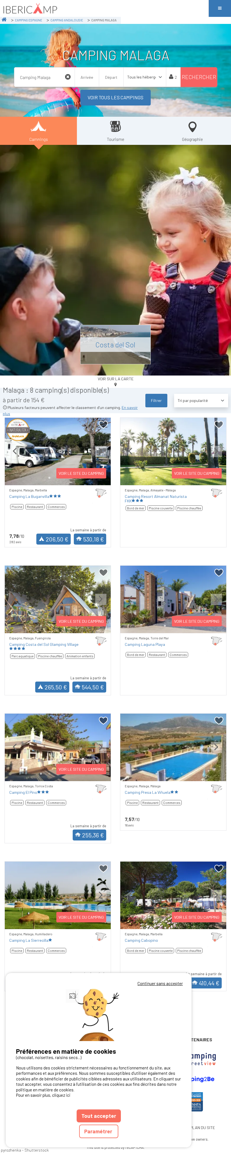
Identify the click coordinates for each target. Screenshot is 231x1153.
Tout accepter (98, 1115)
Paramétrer (98, 1131)
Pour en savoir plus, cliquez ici (43, 1095)
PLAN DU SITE (202, 1127)
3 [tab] (173, 774)
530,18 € (93, 539)
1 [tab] (49, 478)
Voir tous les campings (115, 97)
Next (101, 456)
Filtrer (156, 400)
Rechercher (199, 77)
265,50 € (56, 687)
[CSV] (192, 1059)
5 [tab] (190, 774)
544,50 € (93, 687)
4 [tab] (182, 774)
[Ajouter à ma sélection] (103, 425)
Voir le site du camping (81, 473)
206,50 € (57, 539)
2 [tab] (165, 478)
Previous (14, 456)
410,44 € (209, 982)
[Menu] (219, 8)
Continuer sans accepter (160, 983)
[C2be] (192, 1079)
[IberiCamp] (104, 8)
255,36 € (93, 835)
